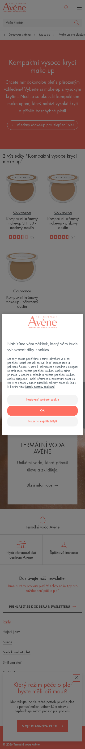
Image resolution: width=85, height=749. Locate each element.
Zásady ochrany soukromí (40, 387)
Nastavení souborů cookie (42, 400)
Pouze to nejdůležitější (42, 421)
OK (42, 410)
